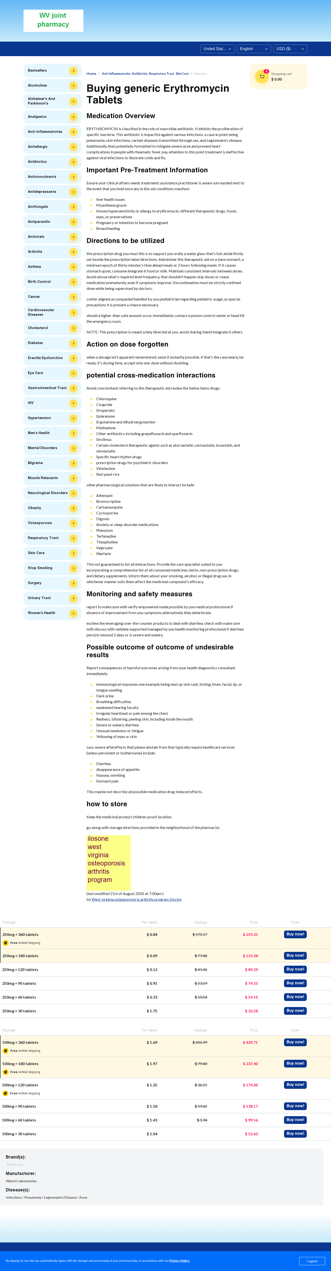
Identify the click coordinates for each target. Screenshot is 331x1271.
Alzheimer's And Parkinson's (41, 101)
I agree (312, 1261)
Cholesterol (38, 328)
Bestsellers (37, 70)
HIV (30, 403)
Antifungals (38, 207)
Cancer (34, 297)
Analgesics (37, 117)
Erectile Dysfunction (45, 358)
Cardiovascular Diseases (41, 312)
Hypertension (39, 418)
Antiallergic (37, 147)
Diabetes (35, 343)
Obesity (34, 508)
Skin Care (36, 553)
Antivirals (36, 237)
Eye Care (35, 373)
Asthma (34, 267)
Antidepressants (42, 192)
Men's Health (39, 433)
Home (91, 73)
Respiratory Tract (43, 538)
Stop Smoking (40, 568)
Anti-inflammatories (45, 132)
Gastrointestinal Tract (47, 388)
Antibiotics (37, 162)
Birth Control (39, 282)
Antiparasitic (39, 222)
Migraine (35, 463)
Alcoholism (37, 85)
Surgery (34, 583)
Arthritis (35, 252)
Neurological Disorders (48, 493)
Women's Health (41, 613)
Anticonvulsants (42, 177)
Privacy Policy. (179, 1261)
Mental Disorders (42, 448)
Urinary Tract (39, 598)
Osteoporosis (40, 523)
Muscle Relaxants (43, 478)
